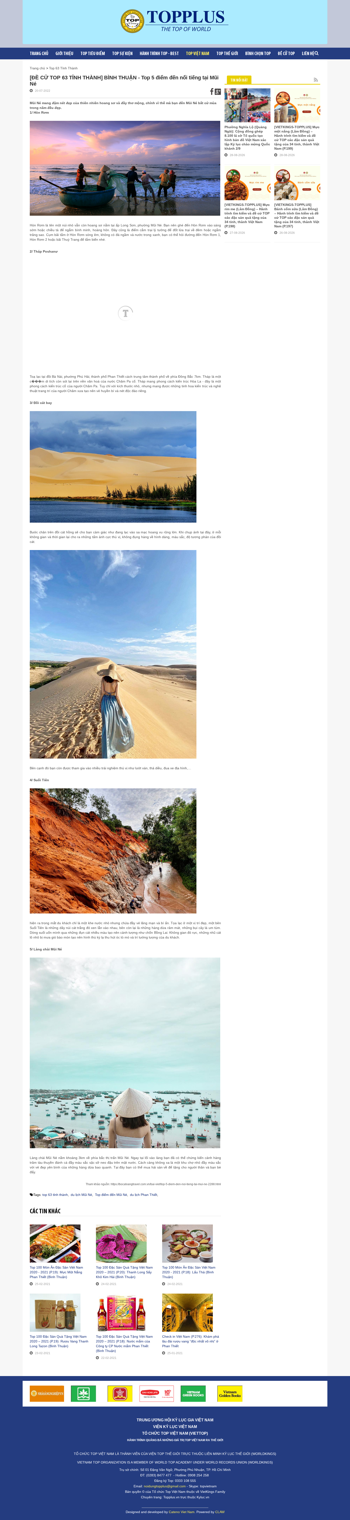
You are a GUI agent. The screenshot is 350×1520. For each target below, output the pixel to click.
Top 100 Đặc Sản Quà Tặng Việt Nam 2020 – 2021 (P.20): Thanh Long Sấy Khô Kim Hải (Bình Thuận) (124, 1272)
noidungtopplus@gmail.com (165, 1486)
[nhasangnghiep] (47, 1393)
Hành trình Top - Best (159, 53)
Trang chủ (39, 53)
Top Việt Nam (197, 53)
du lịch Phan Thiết (143, 1195)
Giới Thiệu (64, 53)
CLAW (220, 1512)
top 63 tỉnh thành (55, 1195)
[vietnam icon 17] (83, 1393)
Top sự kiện (122, 53)
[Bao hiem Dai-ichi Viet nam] (157, 1393)
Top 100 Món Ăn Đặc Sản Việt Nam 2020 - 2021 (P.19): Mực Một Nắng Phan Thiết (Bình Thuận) (56, 1272)
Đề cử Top (286, 53)
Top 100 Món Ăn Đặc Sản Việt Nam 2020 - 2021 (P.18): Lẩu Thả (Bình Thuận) (188, 1272)
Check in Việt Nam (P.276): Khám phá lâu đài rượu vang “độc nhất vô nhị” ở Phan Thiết (190, 1341)
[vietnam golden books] (230, 1393)
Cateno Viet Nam (182, 1512)
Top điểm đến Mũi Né (111, 1195)
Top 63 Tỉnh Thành (63, 68)
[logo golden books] (120, 1393)
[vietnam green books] (193, 1393)
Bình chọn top (258, 53)
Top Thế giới (227, 53)
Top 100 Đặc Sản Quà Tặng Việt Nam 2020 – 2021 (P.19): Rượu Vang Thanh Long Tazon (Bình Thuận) (59, 1341)
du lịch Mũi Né (81, 1195)
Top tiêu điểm (92, 53)
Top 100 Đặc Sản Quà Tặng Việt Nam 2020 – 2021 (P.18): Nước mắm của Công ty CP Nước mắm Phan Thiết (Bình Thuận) (124, 1344)
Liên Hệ (308, 53)
